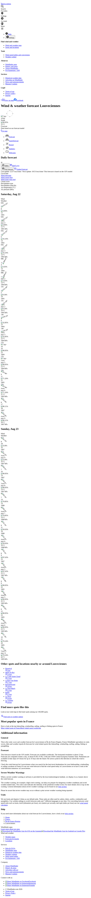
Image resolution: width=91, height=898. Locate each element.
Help (9, 34)
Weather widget (10, 57)
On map (4, 131)
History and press (11, 66)
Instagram (32, 883)
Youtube (32, 885)
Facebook (19, 100)
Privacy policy (10, 93)
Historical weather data (13, 78)
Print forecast (8, 169)
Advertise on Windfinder (14, 80)
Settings (11, 38)
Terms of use (9, 91)
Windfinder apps (11, 64)
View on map (9, 100)
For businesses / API (12, 70)
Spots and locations (12, 47)
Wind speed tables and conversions (17, 55)
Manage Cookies (11, 84)
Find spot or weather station (13, 717)
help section (62, 787)
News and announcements (14, 82)
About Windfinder (11, 68)
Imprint (7, 95)
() (7, 177)
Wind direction (6, 175)
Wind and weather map (13, 45)
